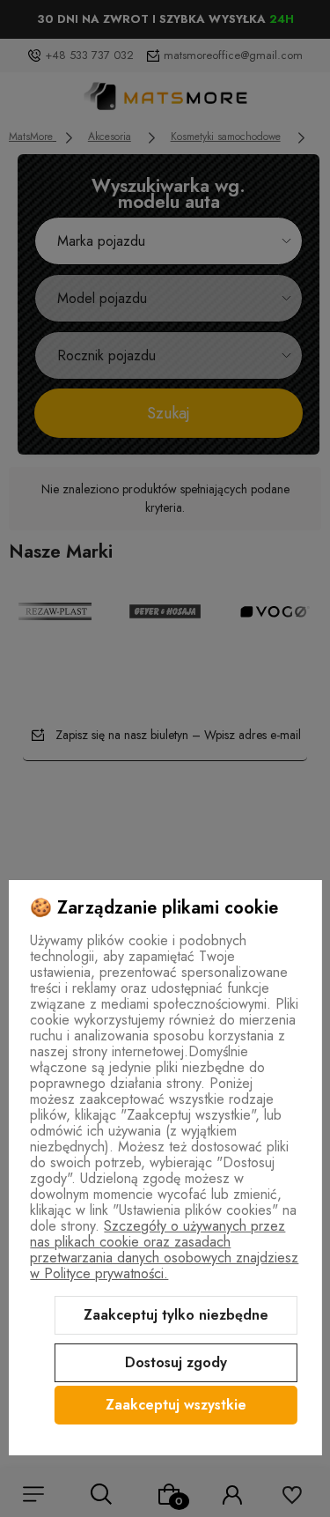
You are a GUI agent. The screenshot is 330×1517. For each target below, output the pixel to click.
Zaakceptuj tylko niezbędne (176, 1315)
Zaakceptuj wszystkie (176, 1405)
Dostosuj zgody (176, 1362)
